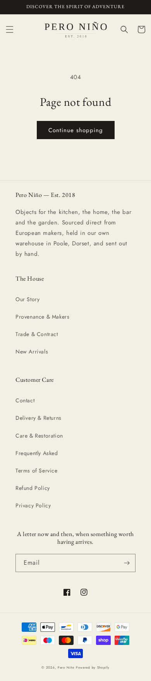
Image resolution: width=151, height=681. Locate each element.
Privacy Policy (33, 505)
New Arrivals (31, 351)
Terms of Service (36, 470)
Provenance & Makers (42, 317)
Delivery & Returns (38, 418)
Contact (24, 400)
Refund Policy (32, 488)
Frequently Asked (36, 453)
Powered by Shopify (93, 667)
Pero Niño (66, 667)
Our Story (27, 299)
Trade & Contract (36, 334)
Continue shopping (75, 130)
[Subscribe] (126, 563)
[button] (9, 29)
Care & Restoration (39, 436)
